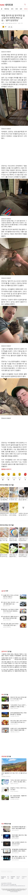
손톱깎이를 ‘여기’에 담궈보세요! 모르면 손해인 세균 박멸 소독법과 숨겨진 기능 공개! (23, 539)
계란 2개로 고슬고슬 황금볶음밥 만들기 (4, 499)
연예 (16, 9)
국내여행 (12, 716)
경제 (21, 9)
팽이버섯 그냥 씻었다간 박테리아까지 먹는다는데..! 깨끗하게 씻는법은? (13, 539)
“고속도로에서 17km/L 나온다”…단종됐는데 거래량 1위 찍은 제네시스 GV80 (18, 706)
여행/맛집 (6, 9)
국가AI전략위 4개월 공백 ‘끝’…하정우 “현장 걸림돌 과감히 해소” (19, 828)
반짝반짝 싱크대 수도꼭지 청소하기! (4, 514)
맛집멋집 (12, 700)
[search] (25, 4)
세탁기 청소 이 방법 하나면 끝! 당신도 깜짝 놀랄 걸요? (13, 555)
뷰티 (12, 9)
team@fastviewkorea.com (21, 885)
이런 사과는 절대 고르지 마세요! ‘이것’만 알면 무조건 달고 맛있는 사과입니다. (10, 625)
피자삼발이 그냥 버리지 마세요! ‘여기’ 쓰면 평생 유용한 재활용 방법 (23, 555)
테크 (13, 830)
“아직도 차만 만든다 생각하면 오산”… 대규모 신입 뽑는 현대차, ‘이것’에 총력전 (18, 782)
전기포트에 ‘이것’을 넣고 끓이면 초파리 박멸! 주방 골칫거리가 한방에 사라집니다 (23, 499)
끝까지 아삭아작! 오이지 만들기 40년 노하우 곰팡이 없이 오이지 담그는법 (4, 555)
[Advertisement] (14, 152)
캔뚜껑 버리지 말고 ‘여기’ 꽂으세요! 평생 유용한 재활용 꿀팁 (4, 539)
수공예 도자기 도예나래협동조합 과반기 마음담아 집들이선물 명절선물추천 (18, 730)
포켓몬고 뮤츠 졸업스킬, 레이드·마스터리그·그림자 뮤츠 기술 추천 (23, 514)
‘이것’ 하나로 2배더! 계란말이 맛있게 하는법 (13, 514)
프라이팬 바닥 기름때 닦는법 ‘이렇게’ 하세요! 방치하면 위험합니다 (10, 618)
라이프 (4, 612)
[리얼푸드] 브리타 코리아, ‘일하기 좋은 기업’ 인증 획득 (13, 499)
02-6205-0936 (5, 885)
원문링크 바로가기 (6, 469)
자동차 (11, 708)
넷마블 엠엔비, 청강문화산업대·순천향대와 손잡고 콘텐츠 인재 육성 (19, 851)
